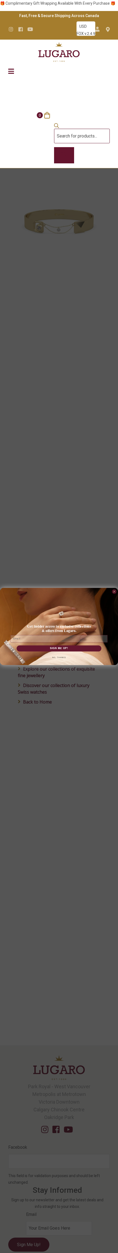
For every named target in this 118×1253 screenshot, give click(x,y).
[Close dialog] (114, 591)
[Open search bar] (56, 127)
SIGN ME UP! (59, 648)
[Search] (64, 155)
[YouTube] (30, 29)
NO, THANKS (59, 657)
